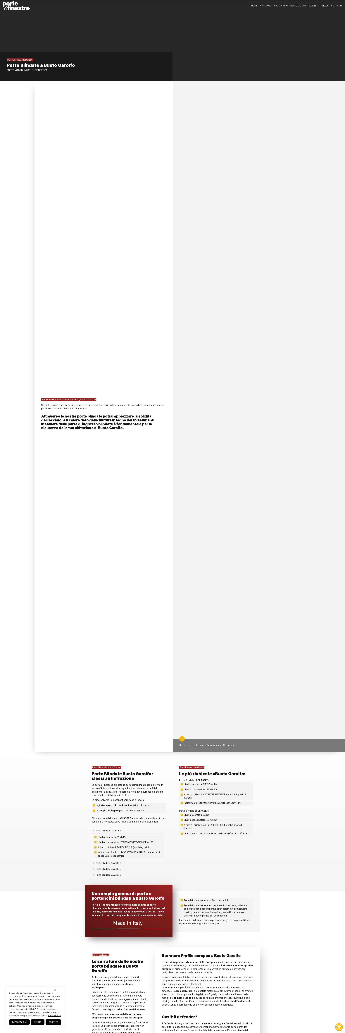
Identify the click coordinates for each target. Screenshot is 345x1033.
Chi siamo (265, 5)
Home (254, 5)
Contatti (336, 5)
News (325, 5)
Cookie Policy (54, 1015)
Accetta (53, 1022)
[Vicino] (58, 990)
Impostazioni (19, 1022)
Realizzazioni (298, 5)
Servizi (312, 5)
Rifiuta (37, 1022)
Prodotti (279, 5)
